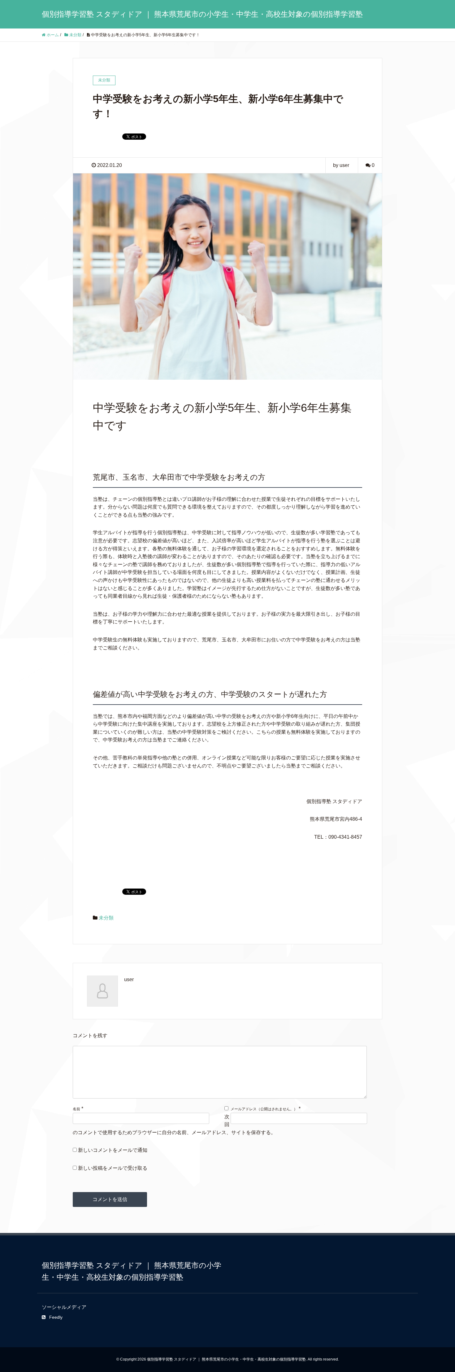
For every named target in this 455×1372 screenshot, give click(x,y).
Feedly (56, 1317)
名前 (76, 1109)
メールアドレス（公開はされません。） (264, 1109)
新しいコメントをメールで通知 (112, 1150)
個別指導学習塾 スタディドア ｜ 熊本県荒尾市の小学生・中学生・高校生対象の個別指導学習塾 (202, 14)
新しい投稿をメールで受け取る (112, 1168)
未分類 (106, 917)
